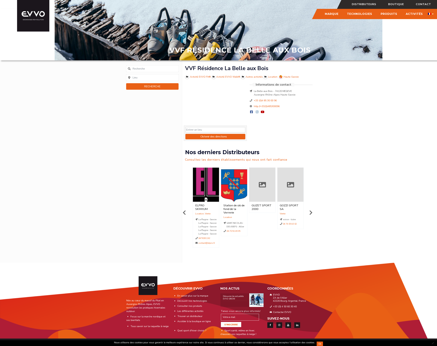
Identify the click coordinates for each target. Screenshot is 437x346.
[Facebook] (252, 112)
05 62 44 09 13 (290, 227)
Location (199, 217)
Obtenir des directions (213, 136)
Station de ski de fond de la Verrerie (205, 209)
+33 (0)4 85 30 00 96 (265, 100)
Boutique (396, 4)
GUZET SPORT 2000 (233, 207)
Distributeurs (364, 4)
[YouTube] (262, 112)
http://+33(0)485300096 (267, 106)
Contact (423, 4)
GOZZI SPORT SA (261, 207)
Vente (254, 213)
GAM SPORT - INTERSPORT (289, 207)
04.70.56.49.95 (206, 231)
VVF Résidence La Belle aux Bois (226, 68)
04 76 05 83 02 (262, 224)
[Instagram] (257, 112)
